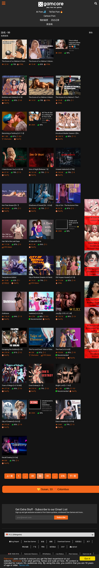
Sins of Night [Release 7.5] (38, 169)
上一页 (10, 476)
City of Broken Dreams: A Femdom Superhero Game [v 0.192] (41, 277)
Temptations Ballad (9, 277)
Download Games (64, 541)
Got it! (87, 558)
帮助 (42, 547)
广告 (34, 547)
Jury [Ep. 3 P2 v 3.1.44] (64, 313)
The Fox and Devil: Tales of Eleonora (41, 349)
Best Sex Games (30, 541)
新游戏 (49, 24)
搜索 (50, 541)
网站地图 (25, 547)
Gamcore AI (87, 554)
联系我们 (78, 541)
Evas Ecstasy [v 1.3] (36, 385)
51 (48, 476)
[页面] (3, 3)
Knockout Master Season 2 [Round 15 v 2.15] (68, 133)
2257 (63, 547)
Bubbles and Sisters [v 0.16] (12, 97)
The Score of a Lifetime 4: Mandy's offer (41, 97)
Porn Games (73, 554)
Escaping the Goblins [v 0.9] (12, 349)
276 (62, 476)
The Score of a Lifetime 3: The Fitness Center (68, 97)
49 (32, 476)
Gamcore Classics (31, 554)
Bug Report (15, 541)
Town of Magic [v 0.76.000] (12, 385)
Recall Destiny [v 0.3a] (10, 457)
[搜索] (95, 3)
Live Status (60, 554)
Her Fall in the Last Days (11, 241)
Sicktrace (5, 313)
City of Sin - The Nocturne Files (67, 205)
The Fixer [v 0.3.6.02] (63, 349)
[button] (49, 534)
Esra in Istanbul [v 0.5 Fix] (65, 421)
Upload (74, 547)
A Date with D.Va (35, 241)
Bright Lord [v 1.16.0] (63, 385)
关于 (88, 541)
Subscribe (61, 517)
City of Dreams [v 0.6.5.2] (11, 421)
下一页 (73, 476)
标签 (42, 541)
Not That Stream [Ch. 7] (10, 205)
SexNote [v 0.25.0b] (36, 313)
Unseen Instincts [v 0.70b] (65, 169)
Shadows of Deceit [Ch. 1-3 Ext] (40, 205)
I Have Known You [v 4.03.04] (12, 169)
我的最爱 (44, 20)
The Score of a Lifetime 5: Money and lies (41, 61)
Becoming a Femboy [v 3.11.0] (13, 133)
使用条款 (53, 547)
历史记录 (55, 20)
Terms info (24, 565)
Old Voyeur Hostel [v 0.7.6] (65, 277)
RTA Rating (47, 554)
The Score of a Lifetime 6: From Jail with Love (14, 61)
